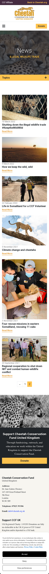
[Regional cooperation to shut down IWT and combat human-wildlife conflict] (24, 348)
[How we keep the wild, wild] (24, 149)
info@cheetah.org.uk (16, 511)
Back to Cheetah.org (37, 2)
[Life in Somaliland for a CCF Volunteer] (24, 188)
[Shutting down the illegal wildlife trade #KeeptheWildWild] (24, 107)
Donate (41, 26)
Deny (24, 561)
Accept (25, 554)
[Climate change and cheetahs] (24, 230)
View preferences (24, 568)
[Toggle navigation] (3, 26)
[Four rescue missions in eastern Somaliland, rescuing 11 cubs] (24, 289)
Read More (7, 131)
